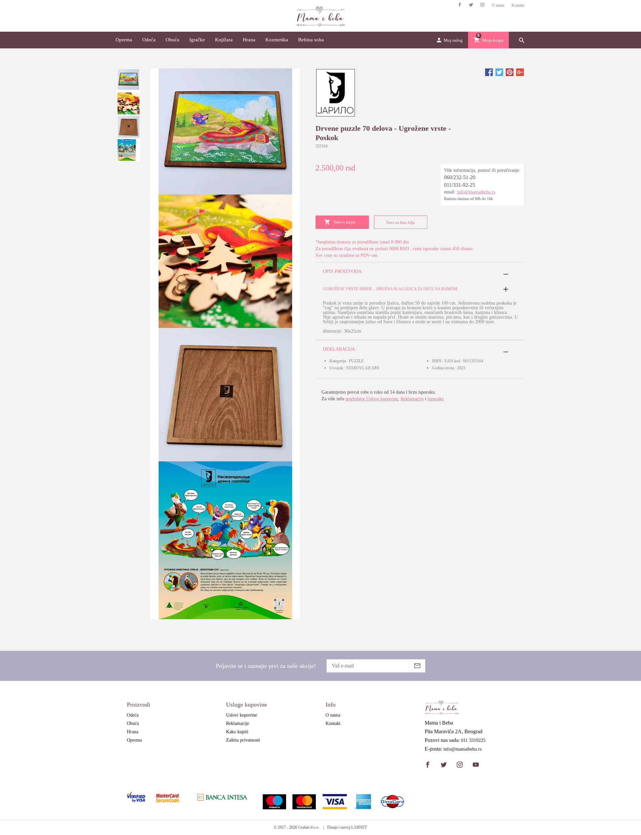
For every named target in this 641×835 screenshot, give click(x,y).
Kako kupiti (237, 731)
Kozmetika (276, 39)
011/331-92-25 (459, 185)
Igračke (197, 39)
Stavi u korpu (344, 222)
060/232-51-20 (459, 177)
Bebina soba (311, 39)
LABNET (359, 827)
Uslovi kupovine (241, 715)
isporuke (436, 398)
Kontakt (517, 5)
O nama (498, 5)
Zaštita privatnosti (243, 740)
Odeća (149, 39)
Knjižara (224, 39)
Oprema (124, 39)
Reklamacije (412, 398)
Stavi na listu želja (400, 222)
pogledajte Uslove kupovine (372, 398)
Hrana (249, 39)
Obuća (172, 39)
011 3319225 (473, 740)
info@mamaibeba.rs (476, 191)
